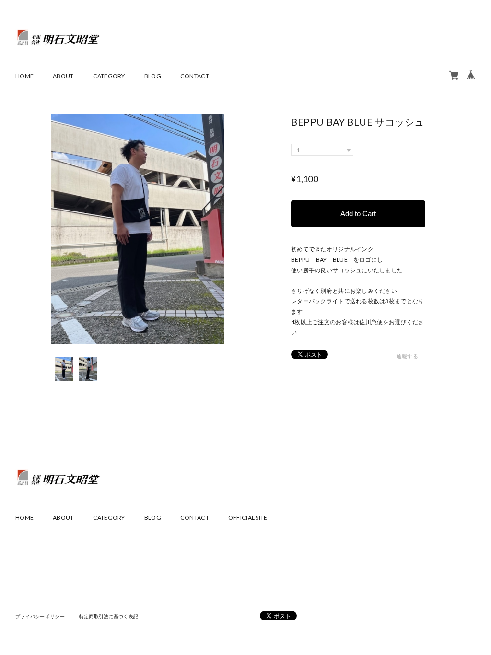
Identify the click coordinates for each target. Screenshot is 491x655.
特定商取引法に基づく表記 (108, 616)
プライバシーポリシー (40, 616)
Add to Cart (358, 214)
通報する (407, 356)
